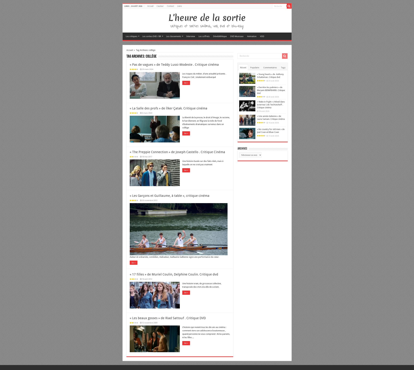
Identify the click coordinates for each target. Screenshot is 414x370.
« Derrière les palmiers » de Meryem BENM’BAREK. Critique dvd (271, 90)
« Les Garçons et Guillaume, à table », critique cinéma (169, 196)
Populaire (254, 67)
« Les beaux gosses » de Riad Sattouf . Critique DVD (168, 318)
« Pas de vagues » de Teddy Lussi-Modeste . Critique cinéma (174, 65)
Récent (243, 67)
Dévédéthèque (220, 36)
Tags (283, 67)
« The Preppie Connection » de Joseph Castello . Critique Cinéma (177, 152)
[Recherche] (289, 6)
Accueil (150, 6)
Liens (179, 6)
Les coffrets (204, 36)
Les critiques (131, 36)
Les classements (173, 36)
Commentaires (270, 67)
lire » (186, 83)
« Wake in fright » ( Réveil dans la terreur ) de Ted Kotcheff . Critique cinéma (271, 105)
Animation (251, 36)
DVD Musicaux (237, 36)
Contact (170, 6)
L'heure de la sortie (207, 18)
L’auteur (160, 6)
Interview (190, 36)
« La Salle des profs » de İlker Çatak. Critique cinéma (168, 108)
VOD (262, 36)
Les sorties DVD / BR (151, 36)
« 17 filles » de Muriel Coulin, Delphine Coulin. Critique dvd (174, 274)
